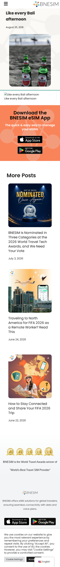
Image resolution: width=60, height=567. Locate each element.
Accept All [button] (33, 559)
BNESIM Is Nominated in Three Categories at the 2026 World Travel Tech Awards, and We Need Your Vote (27, 241)
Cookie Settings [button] (14, 559)
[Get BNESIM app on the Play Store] (30, 150)
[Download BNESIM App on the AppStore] (16, 521)
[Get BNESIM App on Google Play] (43, 521)
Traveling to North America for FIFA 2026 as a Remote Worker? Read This (28, 325)
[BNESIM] (30, 493)
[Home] (45, 4)
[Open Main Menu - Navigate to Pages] (5, 3)
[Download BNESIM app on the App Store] (30, 139)
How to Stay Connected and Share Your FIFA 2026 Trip (29, 408)
